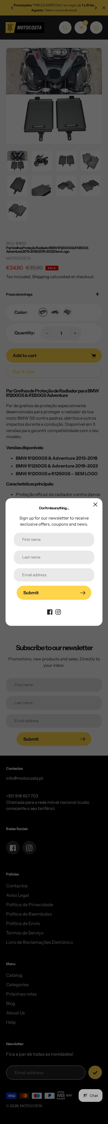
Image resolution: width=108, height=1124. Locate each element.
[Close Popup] (95, 504)
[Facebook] (50, 611)
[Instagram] (58, 611)
